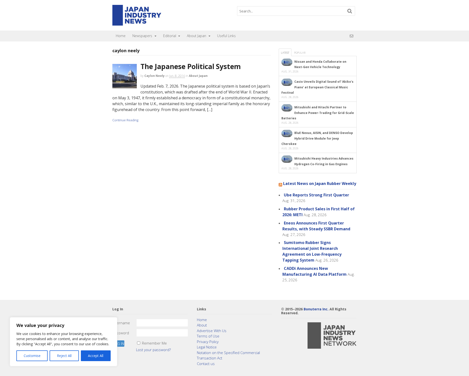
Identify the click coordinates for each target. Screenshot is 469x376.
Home (121, 35)
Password (120, 332)
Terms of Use (208, 336)
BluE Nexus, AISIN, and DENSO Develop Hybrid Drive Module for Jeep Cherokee (317, 138)
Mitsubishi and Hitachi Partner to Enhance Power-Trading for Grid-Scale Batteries (317, 112)
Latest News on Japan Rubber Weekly (319, 183)
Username (121, 322)
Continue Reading (125, 120)
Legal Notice (207, 347)
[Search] (349, 11)
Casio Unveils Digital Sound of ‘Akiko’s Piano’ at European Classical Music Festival (317, 87)
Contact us (206, 363)
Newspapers (142, 35)
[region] (63, 341)
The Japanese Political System (190, 66)
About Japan (196, 35)
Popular (299, 52)
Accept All (95, 355)
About (202, 325)
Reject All (64, 355)
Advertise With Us (211, 330)
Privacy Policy (208, 341)
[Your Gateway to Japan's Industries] (136, 23)
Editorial (169, 35)
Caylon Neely (154, 76)
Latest (285, 52)
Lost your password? (153, 349)
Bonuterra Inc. (316, 309)
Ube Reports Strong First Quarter (316, 195)
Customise (32, 355)
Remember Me (154, 343)
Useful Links (226, 35)
